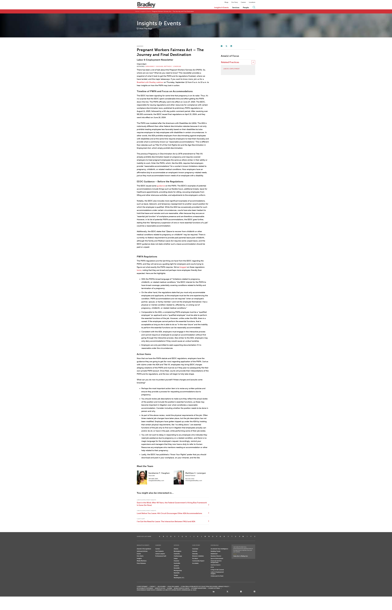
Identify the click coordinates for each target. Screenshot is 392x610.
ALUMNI (169, 588)
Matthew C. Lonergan (172, 66)
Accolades (195, 563)
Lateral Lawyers (160, 553)
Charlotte (177, 553)
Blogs (226, 2)
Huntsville (177, 563)
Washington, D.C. (179, 577)
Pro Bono (195, 558)
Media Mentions (141, 561)
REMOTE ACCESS (160, 588)
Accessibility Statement (145, 588)
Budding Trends (215, 551)
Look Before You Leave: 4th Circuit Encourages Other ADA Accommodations (169, 513)
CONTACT (153, 586)
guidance (161, 186)
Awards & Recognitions (144, 549)
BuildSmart (214, 553)
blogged (183, 267)
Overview (195, 549)
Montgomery (178, 570)
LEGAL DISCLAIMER (173, 586)
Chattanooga (178, 556)
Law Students (159, 551)
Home (137, 11)
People (246, 8)
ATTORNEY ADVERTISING (198, 588)
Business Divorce (216, 556)
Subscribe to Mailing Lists (240, 556)
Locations (252, 2)
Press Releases (141, 563)
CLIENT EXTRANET (142, 586)
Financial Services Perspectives (216, 561)
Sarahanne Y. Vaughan (154, 66)
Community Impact (198, 561)
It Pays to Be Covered (217, 569)
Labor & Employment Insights (217, 572)
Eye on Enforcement (217, 558)
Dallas (176, 558)
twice (139, 270)
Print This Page (145, 29)
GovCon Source (215, 565)
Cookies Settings (214, 588)
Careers (243, 2)
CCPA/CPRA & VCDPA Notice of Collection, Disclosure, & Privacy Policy (205, 586)
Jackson (176, 565)
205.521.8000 (162, 586)
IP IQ (212, 567)
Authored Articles (142, 551)
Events (139, 553)
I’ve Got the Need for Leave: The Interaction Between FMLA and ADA (166, 521)
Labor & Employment (231, 69)
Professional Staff (160, 556)
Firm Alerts (140, 556)
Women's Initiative (198, 556)
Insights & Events (221, 8)
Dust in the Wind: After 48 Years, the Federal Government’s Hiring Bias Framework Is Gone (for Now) (172, 504)
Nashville (176, 573)
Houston (176, 561)
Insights (139, 558)
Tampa (176, 575)
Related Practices (230, 62)
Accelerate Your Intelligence (219, 549)
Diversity (195, 553)
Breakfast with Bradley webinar (150, 82)
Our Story (234, 2)
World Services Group (181, 588)
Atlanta (176, 549)
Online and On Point (217, 576)
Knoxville (176, 568)
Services (235, 8)
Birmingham (177, 551)
